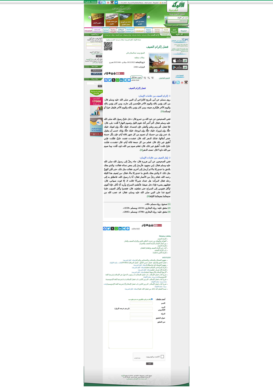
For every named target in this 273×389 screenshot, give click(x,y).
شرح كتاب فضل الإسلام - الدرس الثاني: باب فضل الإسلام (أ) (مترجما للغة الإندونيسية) (136, 284)
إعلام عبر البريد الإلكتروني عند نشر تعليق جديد (139, 299)
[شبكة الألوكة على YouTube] (108, 2)
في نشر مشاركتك (97, 70)
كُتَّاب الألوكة (179, 34)
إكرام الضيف (162, 239)
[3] (148, 196)
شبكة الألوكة (137, 40)
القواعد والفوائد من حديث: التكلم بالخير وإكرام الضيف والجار (145, 241)
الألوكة (123, 375)
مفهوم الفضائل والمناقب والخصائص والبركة (151, 260)
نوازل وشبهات (127, 35)
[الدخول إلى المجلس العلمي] (175, 26)
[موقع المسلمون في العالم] (129, 30)
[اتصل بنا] (124, 3)
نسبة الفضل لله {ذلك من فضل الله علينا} (152, 289)
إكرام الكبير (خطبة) (159, 252)
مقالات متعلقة (139, 57)
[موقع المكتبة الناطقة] (106, 30)
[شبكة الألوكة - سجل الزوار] (148, 3)
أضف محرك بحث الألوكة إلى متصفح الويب (136, 379)
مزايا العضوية (90, 59)
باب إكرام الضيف (160, 250)
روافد (113, 35)
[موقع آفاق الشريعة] (174, 30)
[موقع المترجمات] (88, 30)
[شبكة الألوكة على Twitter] (104, 2)
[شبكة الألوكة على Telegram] (116, 2)
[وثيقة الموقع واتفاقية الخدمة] (135, 3)
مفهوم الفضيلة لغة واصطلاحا (156, 265)
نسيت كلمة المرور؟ (96, 53)
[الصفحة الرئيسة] (165, 3)
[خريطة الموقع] (163, 3)
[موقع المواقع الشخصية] (121, 30)
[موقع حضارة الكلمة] (148, 30)
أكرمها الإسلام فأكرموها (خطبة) (155, 272)
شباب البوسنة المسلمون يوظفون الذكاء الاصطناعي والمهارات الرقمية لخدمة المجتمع (179, 50)
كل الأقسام (154, 35)
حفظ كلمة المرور (95, 52)
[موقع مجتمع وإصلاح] (157, 30)
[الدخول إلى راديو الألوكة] (174, 22)
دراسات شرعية (136, 35)
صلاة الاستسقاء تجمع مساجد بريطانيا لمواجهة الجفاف (181, 45)
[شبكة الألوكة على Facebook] (100, 2)
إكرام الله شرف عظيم (158, 270)
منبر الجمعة (118, 35)
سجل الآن (95, 62)
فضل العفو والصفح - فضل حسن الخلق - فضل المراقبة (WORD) (144, 262)
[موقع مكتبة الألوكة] (113, 30)
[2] (141, 150)
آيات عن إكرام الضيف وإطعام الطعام (153, 248)
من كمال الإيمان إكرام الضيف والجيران (152, 243)
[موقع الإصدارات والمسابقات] (97, 30)
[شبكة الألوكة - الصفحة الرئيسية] (156, 3)
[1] (162, 111)
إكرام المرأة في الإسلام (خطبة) (155, 267)
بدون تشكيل (136, 77)
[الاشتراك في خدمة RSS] (160, 3)
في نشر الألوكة (96, 73)
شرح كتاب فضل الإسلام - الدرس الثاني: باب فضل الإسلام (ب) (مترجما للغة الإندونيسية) (136, 279)
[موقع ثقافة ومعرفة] (166, 30)
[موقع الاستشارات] (139, 30)
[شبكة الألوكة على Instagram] (112, 2)
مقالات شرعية (146, 35)
